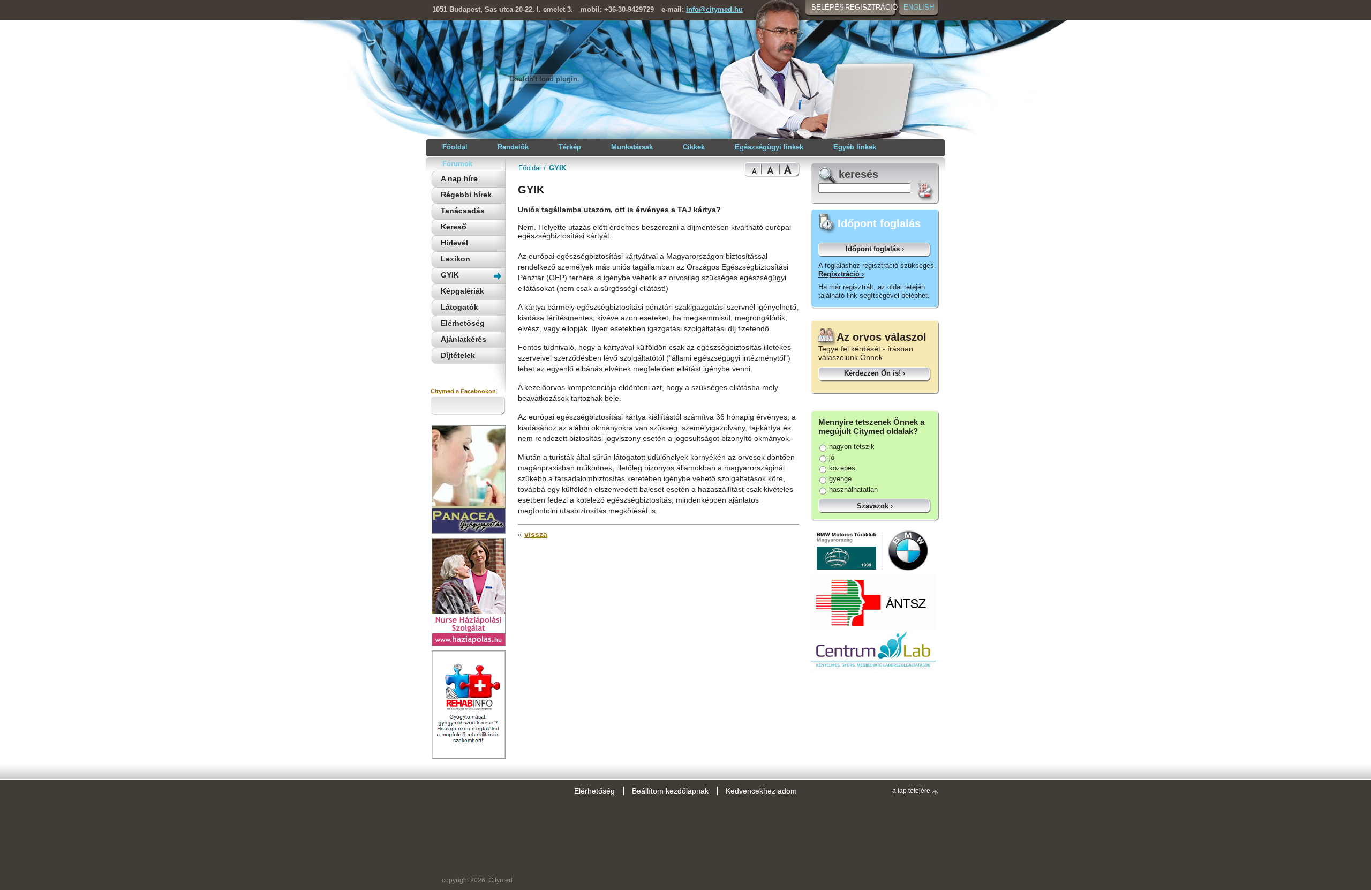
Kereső (453, 226)
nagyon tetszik (852, 447)
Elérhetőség (463, 323)
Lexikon (455, 259)
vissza (535, 534)
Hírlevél (454, 242)
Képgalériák (462, 291)
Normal (752, 169)
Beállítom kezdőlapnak (670, 791)
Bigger (770, 169)
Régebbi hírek (466, 194)
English (918, 7)
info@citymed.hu (714, 9)
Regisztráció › (841, 274)
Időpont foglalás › (875, 249)
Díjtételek (458, 355)
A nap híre (459, 178)
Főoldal (529, 168)
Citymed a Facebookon (463, 391)
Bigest (789, 169)
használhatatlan (853, 489)
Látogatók (459, 307)
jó (831, 457)
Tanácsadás (463, 210)
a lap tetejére (911, 791)
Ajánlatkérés (463, 339)
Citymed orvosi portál (482, 78)
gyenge (840, 479)
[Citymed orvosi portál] (544, 119)
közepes (842, 468)
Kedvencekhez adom (761, 791)
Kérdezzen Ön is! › (874, 373)
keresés (858, 174)
